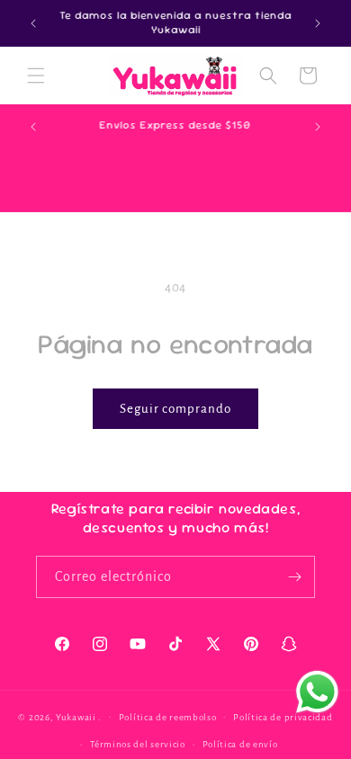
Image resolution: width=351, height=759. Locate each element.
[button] (36, 75)
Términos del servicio (137, 744)
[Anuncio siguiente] (318, 23)
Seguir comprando (175, 408)
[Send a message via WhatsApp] (317, 692)
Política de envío (240, 744)
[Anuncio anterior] (33, 23)
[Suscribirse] (294, 577)
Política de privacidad (282, 717)
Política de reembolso (168, 717)
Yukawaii (76, 716)
